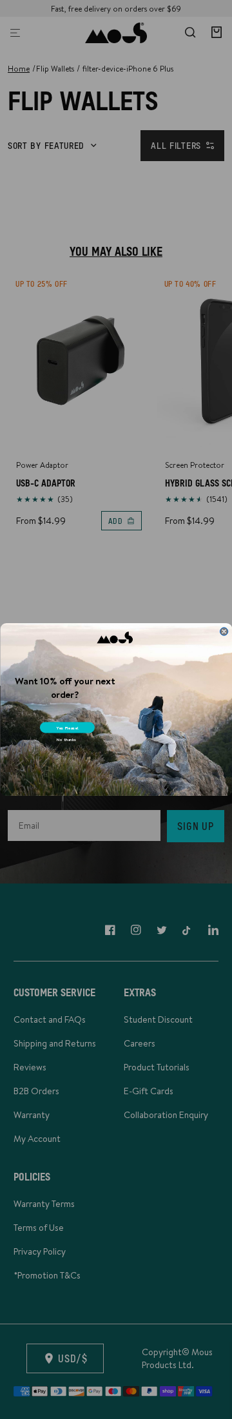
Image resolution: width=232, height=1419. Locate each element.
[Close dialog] (223, 631)
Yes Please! (67, 727)
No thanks (65, 739)
